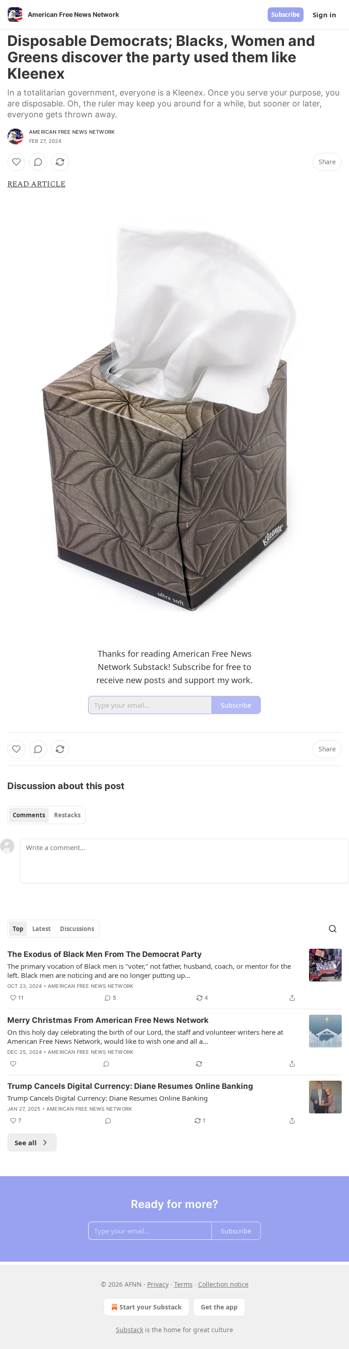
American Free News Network (72, 132)
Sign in (324, 14)
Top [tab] (18, 929)
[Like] (16, 162)
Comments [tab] (29, 815)
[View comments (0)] (38, 162)
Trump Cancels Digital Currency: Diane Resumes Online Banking (130, 1086)
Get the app (219, 1307)
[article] (174, 976)
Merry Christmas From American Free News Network (108, 1020)
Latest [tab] (41, 929)
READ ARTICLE (36, 184)
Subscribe (285, 14)
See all (26, 1142)
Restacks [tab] (67, 815)
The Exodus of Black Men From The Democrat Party (104, 954)
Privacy (158, 1284)
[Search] (333, 929)
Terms (183, 1284)
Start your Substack (151, 1307)
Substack (129, 1329)
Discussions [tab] (77, 929)
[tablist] (46, 815)
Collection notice (223, 1284)
